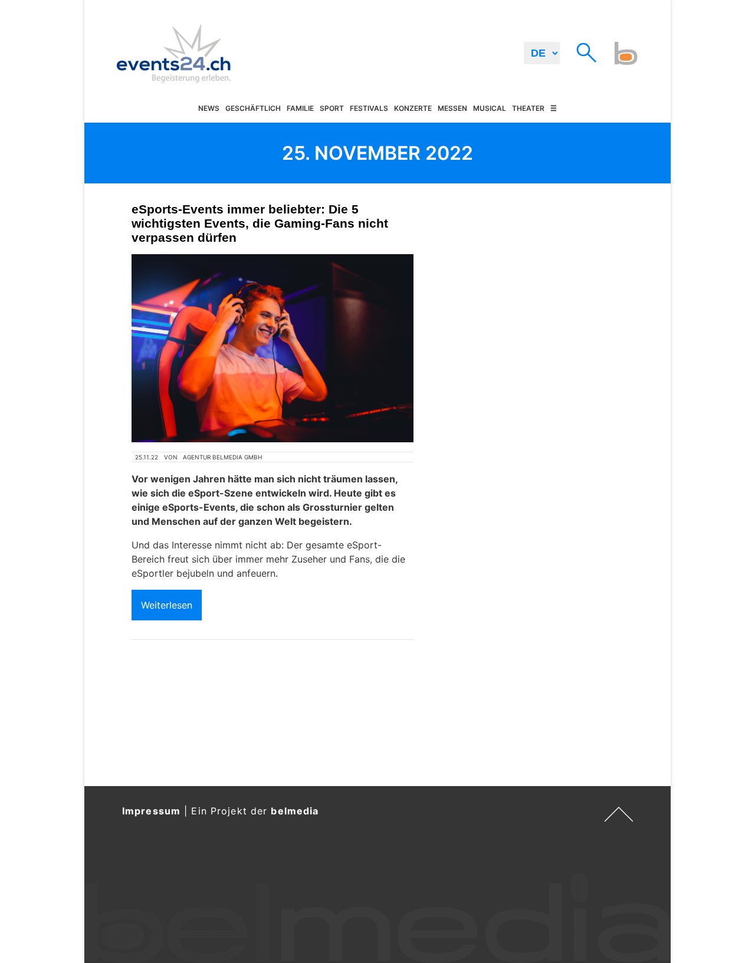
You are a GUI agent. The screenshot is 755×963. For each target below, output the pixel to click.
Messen (452, 108)
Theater (528, 108)
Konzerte (413, 108)
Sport (332, 108)
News (208, 108)
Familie (300, 108)
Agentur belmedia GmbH (222, 457)
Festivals (369, 108)
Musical (489, 108)
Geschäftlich (253, 108)
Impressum (151, 811)
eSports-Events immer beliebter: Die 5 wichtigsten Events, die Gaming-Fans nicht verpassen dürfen (260, 223)
